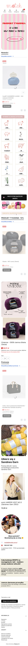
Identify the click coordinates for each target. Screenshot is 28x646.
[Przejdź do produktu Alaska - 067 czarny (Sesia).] (14, 242)
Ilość (2, 355)
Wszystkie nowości (6, 56)
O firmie (3, 621)
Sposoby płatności (6, 635)
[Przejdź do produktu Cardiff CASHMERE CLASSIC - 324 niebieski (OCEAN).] (14, 77)
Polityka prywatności (6, 625)
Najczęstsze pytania (6, 624)
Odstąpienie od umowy (7, 638)
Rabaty (3, 627)
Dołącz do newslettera (9, 601)
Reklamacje (4, 640)
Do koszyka (7, 106)
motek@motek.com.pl (10, 542)
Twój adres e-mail (5, 597)
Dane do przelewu (5, 633)
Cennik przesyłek (5, 636)
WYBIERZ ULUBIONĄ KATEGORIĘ (13, 117)
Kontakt (3, 622)
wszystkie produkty (6, 221)
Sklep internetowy (12, 644)
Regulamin (4, 619)
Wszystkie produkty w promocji (9, 365)
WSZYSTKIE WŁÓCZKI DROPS (15, 197)
